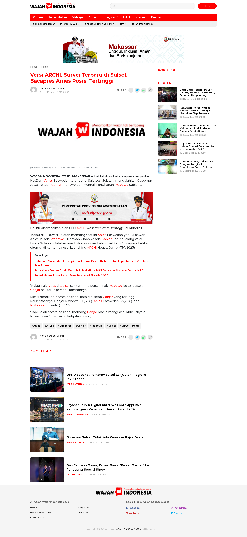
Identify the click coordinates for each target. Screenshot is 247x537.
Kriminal (141, 17)
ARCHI (81, 228)
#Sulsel (111, 325)
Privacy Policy (37, 517)
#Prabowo (96, 325)
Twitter (178, 513)
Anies (48, 180)
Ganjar (56, 185)
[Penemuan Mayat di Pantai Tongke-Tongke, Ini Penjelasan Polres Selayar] (167, 166)
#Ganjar (80, 325)
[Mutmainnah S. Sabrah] (33, 90)
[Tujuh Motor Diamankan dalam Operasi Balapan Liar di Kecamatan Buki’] (167, 148)
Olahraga (77, 17)
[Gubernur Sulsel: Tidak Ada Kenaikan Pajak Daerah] (47, 439)
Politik (127, 17)
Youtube (133, 513)
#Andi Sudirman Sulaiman (99, 24)
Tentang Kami (82, 507)
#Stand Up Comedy (142, 24)
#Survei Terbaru (130, 325)
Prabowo (121, 185)
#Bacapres (64, 325)
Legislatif (112, 17)
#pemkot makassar (44, 24)
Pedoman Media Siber (40, 512)
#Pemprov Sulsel (69, 24)
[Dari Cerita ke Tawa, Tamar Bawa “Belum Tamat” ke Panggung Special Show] (47, 469)
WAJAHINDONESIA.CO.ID (129, 529)
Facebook (134, 507)
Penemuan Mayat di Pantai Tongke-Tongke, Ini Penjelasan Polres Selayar (196, 164)
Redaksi (34, 507)
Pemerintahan (57, 17)
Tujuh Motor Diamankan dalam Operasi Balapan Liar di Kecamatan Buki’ (197, 146)
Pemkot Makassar (77, 414)
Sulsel (64, 286)
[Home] (52, 5)
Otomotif (94, 17)
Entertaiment (75, 474)
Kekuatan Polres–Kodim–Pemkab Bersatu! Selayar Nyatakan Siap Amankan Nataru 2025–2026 (195, 112)
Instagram (180, 507)
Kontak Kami (81, 512)
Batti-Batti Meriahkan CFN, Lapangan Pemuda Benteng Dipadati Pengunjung (197, 92)
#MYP (122, 24)
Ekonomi (156, 17)
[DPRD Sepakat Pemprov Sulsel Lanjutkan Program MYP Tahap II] (47, 379)
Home (39, 17)
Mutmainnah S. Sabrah (52, 88)
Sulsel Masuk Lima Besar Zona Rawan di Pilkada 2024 (71, 275)
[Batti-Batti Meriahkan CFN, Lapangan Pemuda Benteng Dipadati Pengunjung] (167, 94)
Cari (207, 6)
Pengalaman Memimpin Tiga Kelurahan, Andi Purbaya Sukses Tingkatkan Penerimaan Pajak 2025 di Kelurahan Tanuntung (198, 131)
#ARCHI (49, 325)
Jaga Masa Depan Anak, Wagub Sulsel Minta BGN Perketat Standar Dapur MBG (88, 270)
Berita (164, 83)
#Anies (36, 325)
